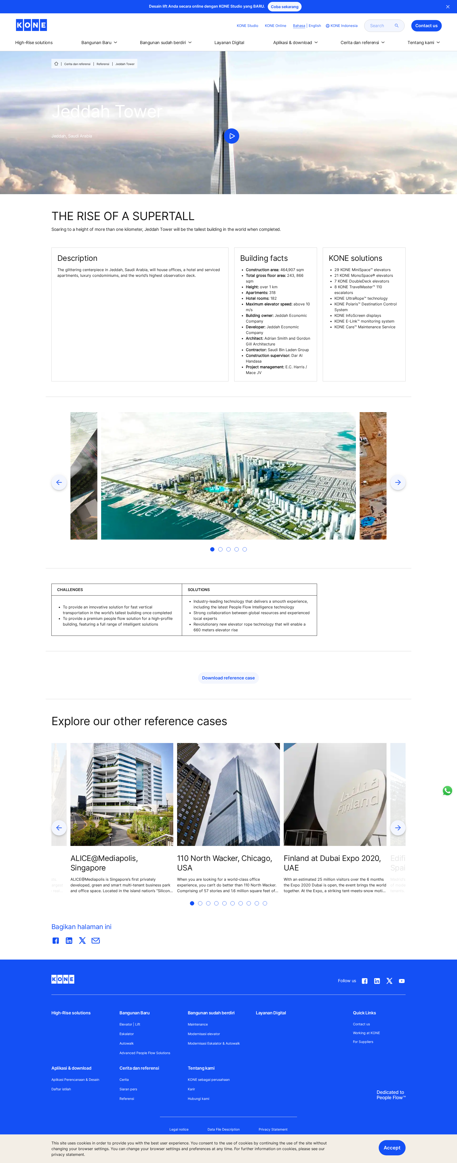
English (315, 25)
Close (448, 6)
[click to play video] (231, 136)
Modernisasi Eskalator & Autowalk (214, 1043)
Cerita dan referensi (77, 64)
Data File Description (224, 1129)
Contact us (361, 1024)
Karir (191, 1089)
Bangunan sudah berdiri (211, 1012)
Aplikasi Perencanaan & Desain (75, 1079)
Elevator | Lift (129, 1024)
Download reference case (228, 677)
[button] (37, 42)
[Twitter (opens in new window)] (389, 980)
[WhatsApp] (447, 790)
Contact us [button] (426, 25)
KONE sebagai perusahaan (209, 1079)
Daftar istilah (61, 1089)
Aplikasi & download (71, 1068)
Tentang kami (201, 1068)
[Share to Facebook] (55, 939)
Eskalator (126, 1034)
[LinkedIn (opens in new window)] (377, 980)
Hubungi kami (198, 1099)
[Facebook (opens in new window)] (364, 980)
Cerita (124, 1079)
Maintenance (198, 1024)
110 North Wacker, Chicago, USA (224, 863)
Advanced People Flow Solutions (144, 1053)
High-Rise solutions (70, 1012)
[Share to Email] (95, 939)
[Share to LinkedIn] (69, 939)
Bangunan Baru (134, 1012)
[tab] (212, 549)
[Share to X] (82, 939)
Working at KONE (366, 1033)
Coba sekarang (284, 6)
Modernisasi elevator (204, 1034)
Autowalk (126, 1043)
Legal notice (179, 1129)
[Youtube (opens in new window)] (402, 980)
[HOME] (56, 63)
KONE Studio (247, 25)
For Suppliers (363, 1042)
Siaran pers (128, 1089)
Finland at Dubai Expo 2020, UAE (332, 863)
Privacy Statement (273, 1129)
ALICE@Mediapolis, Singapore (104, 863)
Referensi (103, 64)
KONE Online (275, 25)
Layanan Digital (271, 1012)
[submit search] (397, 25)
